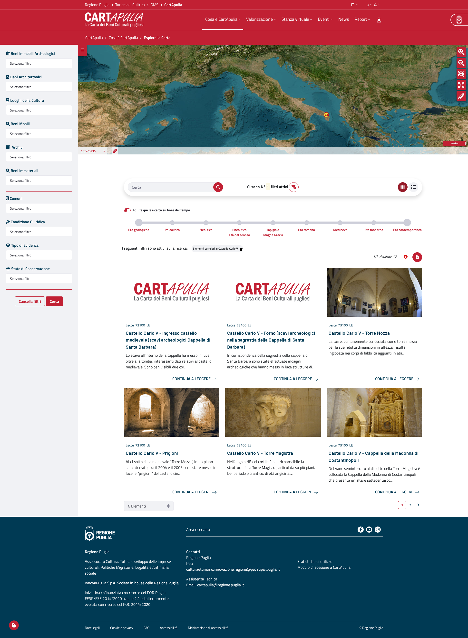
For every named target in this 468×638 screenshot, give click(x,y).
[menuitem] (222, 20)
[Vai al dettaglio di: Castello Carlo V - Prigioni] (171, 412)
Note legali (92, 627)
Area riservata (198, 529)
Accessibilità (168, 627)
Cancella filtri (30, 301)
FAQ (146, 627)
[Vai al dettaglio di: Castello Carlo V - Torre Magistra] (273, 412)
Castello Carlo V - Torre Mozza (359, 333)
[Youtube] (369, 530)
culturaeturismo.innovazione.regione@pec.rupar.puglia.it (233, 569)
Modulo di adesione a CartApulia (324, 567)
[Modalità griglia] (403, 187)
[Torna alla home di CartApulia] (115, 19)
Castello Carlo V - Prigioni (152, 453)
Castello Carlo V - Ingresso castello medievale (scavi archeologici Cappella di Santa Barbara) (168, 340)
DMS (154, 5)
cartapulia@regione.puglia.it (220, 585)
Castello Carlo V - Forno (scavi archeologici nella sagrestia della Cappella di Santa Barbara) (271, 340)
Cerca (54, 301)
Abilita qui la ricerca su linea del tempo (161, 210)
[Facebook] (361, 530)
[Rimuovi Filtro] (241, 249)
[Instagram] (378, 530)
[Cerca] (218, 187)
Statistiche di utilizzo (314, 561)
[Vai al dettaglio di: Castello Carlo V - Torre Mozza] (374, 292)
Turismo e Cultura (130, 5)
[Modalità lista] (413, 187)
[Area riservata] (379, 20)
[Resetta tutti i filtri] (294, 187)
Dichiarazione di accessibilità (208, 627)
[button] (355, 5)
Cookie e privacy (121, 627)
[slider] (138, 222)
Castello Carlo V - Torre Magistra (260, 453)
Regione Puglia (97, 5)
